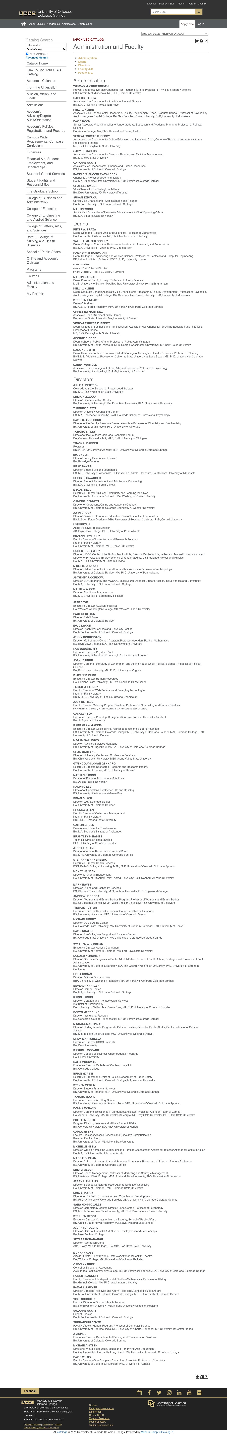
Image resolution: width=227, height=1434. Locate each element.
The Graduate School (42, 191)
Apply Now (187, 24)
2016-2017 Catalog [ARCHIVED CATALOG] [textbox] (163, 33)
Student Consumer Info (101, 1425)
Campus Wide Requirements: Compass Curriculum (45, 141)
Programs (34, 269)
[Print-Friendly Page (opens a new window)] (201, 41)
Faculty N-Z (85, 72)
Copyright (28, 1424)
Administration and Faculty (40, 284)
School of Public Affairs (44, 251)
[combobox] (174, 34)
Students (151, 3)
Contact (93, 1405)
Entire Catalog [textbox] (33, 44)
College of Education (42, 208)
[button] (198, 12)
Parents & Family (197, 3)
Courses (33, 275)
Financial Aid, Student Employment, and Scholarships (43, 162)
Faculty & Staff (166, 3)
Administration (87, 58)
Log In (200, 24)
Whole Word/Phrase (39, 53)
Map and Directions (99, 1418)
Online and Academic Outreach (42, 260)
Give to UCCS (96, 1415)
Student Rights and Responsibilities (41, 182)
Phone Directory (97, 1421)
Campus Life (85, 24)
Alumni (181, 3)
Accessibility (47, 1424)
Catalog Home (37, 63)
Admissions (69, 24)
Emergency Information (101, 1408)
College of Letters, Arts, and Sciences (44, 227)
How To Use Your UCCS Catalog (44, 71)
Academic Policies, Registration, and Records (46, 128)
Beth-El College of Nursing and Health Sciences (41, 240)
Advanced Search (37, 57)
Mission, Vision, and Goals (41, 95)
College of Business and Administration (44, 199)
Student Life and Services (46, 173)
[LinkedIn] (179, 1393)
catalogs (62, 1432)
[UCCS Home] (66, 12)
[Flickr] (199, 1393)
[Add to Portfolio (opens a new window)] (197, 41)
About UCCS (37, 24)
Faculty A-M (85, 69)
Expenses (34, 152)
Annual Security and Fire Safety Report (41, 1427)
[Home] (23, 24)
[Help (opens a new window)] (206, 41)
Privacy (37, 1424)
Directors (84, 65)
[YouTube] (189, 1393)
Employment (95, 1411)
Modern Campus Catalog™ (157, 1432)
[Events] (139, 1393)
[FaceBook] (149, 1393)
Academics (53, 24)
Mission (58, 1424)
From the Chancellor (42, 87)
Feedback (30, 1391)
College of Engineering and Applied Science (43, 217)
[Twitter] (159, 1393)
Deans (82, 62)
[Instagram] (169, 1393)
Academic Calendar (41, 80)
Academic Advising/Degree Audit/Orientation (39, 115)
